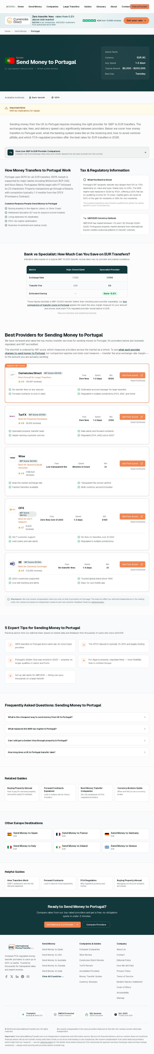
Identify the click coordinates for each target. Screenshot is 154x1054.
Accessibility (123, 992)
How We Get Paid (125, 965)
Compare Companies (89, 949)
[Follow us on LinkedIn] (17, 976)
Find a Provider (139, 6)
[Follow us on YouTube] (27, 976)
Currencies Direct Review (91, 960)
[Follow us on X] (11, 976)
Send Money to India (52, 971)
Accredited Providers (89, 971)
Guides (88, 6)
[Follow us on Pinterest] (22, 976)
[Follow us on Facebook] (6, 976)
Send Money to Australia (54, 960)
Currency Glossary (88, 981)
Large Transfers (71, 6)
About (114, 6)
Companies (52, 6)
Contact (126, 6)
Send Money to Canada (53, 965)
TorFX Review (86, 965)
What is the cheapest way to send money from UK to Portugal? (40, 717)
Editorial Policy (124, 960)
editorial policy (97, 602)
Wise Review (85, 954)
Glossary (101, 6)
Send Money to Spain (52, 949)
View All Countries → (53, 976)
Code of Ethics (124, 987)
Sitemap (120, 998)
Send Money (35, 6)
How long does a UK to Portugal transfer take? (31, 752)
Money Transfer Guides (90, 976)
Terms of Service (125, 976)
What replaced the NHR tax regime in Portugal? (32, 728)
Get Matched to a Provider (60, 924)
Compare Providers (96, 924)
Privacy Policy (124, 971)
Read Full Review (138, 380)
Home (21, 6)
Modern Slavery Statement (129, 981)
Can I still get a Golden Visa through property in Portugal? (37, 740)
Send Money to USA (52, 954)
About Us (121, 949)
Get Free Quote (130, 375)
